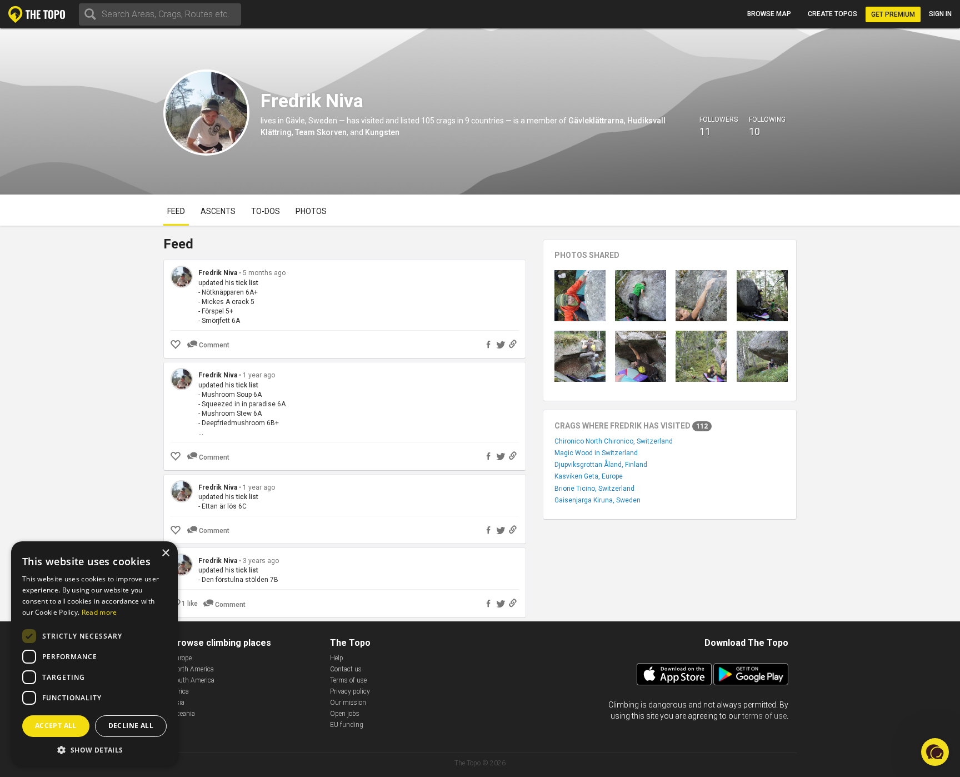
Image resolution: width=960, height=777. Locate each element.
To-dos (265, 211)
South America (193, 680)
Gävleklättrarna (596, 120)
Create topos (832, 14)
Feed (176, 211)
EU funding (346, 725)
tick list (247, 283)
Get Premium (893, 14)
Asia (178, 702)
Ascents (218, 211)
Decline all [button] (130, 725)
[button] (94, 749)
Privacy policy (350, 691)
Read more (99, 612)
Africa (180, 691)
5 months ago (264, 273)
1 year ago (259, 375)
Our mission (348, 702)
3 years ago (261, 561)
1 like (190, 603)
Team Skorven (321, 132)
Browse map (769, 14)
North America (193, 669)
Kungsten (382, 132)
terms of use (764, 715)
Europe (182, 658)
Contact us (346, 669)
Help (336, 658)
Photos (311, 211)
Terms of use (348, 680)
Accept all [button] (56, 725)
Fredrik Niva (217, 273)
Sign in (940, 14)
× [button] (165, 553)
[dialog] (94, 653)
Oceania (183, 714)
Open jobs (344, 714)
